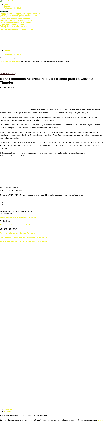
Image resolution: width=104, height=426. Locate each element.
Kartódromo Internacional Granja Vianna (62, 208)
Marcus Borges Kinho (85, 208)
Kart (6, 61)
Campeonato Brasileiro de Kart (23, 208)
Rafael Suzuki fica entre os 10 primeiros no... (17, 30)
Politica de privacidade (13, 8)
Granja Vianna (40, 208)
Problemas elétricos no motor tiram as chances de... (24, 241)
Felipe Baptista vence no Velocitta (13, 24)
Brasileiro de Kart (14, 61)
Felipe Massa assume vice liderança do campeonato (20, 28)
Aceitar (100, 420)
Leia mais (3, 423)
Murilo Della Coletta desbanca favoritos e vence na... (24, 237)
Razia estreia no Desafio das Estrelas (17, 233)
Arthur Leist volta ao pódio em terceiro (15, 26)
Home (6, 4)
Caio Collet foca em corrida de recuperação (16, 17)
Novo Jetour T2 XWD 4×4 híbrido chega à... (16, 20)
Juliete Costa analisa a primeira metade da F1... (18, 19)
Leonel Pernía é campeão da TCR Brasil (15, 22)
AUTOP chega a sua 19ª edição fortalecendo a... (18, 15)
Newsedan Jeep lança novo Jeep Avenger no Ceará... (20, 13)
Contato (7, 6)
